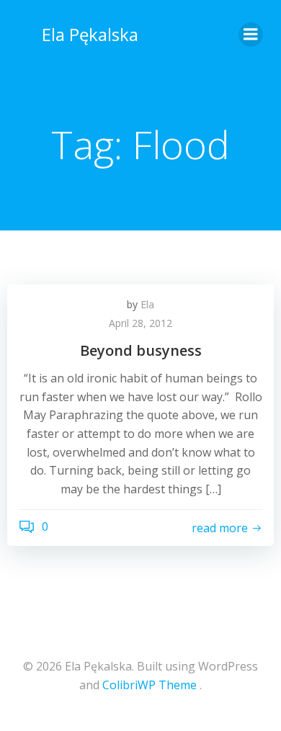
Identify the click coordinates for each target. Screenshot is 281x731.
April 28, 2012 (140, 323)
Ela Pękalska (90, 34)
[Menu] (250, 34)
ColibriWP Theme (149, 685)
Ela (147, 304)
